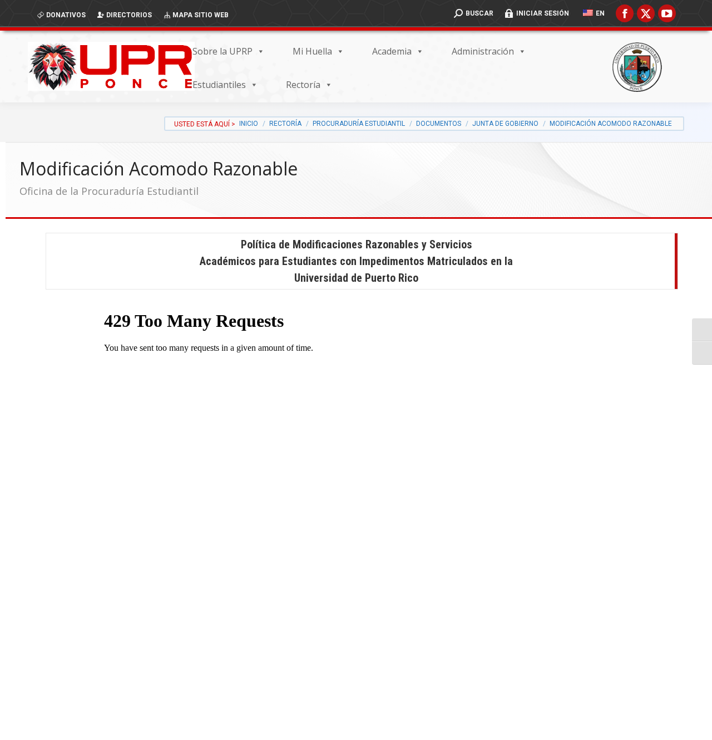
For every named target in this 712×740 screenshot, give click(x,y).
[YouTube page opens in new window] (667, 13)
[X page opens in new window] (646, 13)
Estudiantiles (219, 85)
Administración (483, 51)
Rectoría (303, 85)
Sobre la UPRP (222, 51)
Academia (392, 51)
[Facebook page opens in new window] (625, 13)
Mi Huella (312, 51)
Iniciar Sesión (542, 13)
